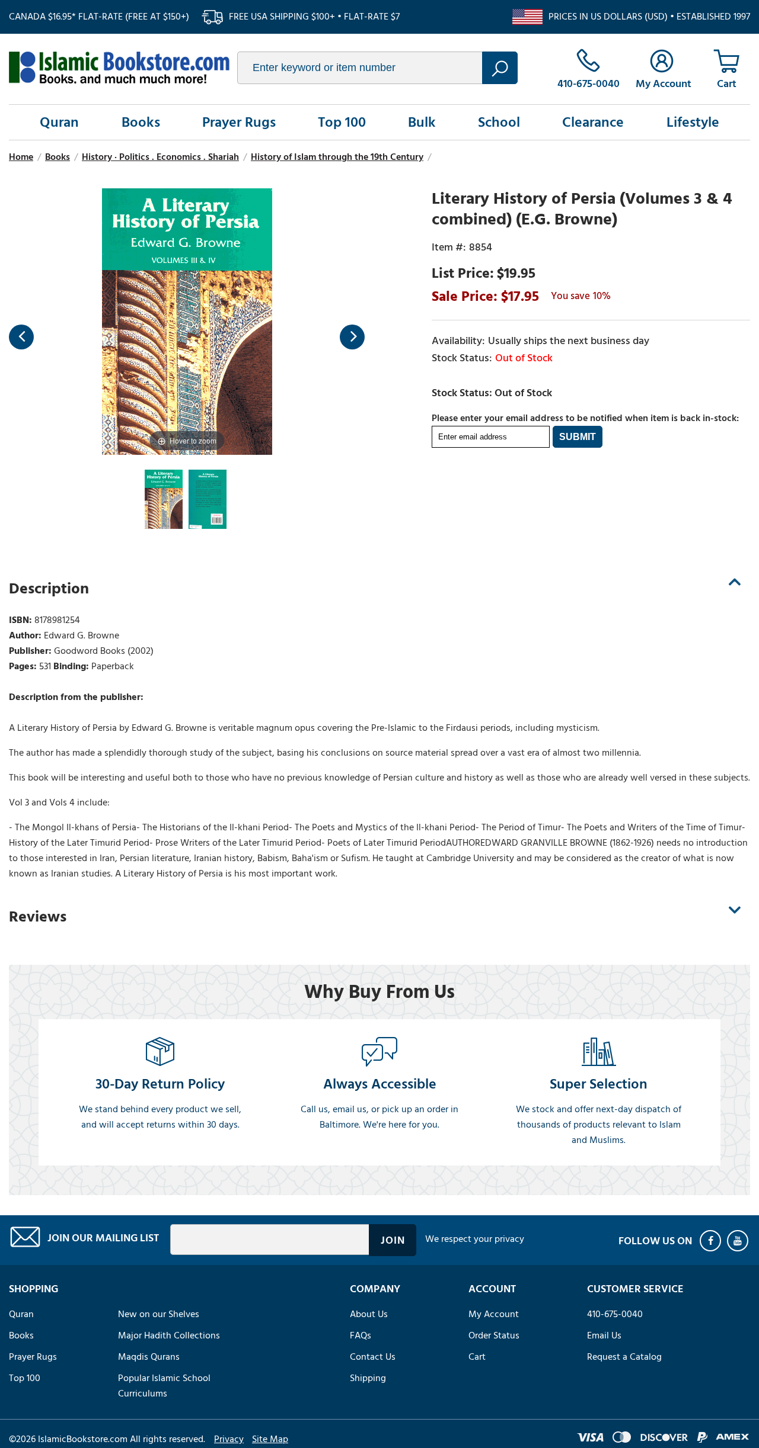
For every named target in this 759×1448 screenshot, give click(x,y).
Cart (477, 1356)
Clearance (593, 122)
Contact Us (373, 1356)
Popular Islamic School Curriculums (164, 1385)
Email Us (604, 1335)
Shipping (368, 1378)
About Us (369, 1314)
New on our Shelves (158, 1314)
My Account (493, 1314)
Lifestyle (692, 122)
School (499, 122)
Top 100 (342, 122)
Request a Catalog (624, 1356)
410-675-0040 (615, 1314)
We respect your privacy (474, 1239)
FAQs (360, 1335)
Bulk (422, 122)
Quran (59, 122)
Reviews (37, 916)
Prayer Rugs (239, 122)
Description (49, 588)
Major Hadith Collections (169, 1335)
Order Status (493, 1335)
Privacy (229, 1439)
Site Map (270, 1439)
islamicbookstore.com (119, 68)
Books (141, 122)
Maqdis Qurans (149, 1356)
